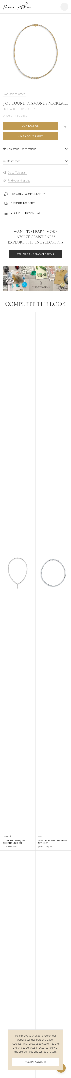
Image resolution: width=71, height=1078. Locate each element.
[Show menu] (64, 7)
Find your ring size (19, 180)
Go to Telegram (17, 172)
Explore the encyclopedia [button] (35, 254)
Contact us (30, 125)
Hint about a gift (30, 136)
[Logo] (17, 7)
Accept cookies (35, 1062)
